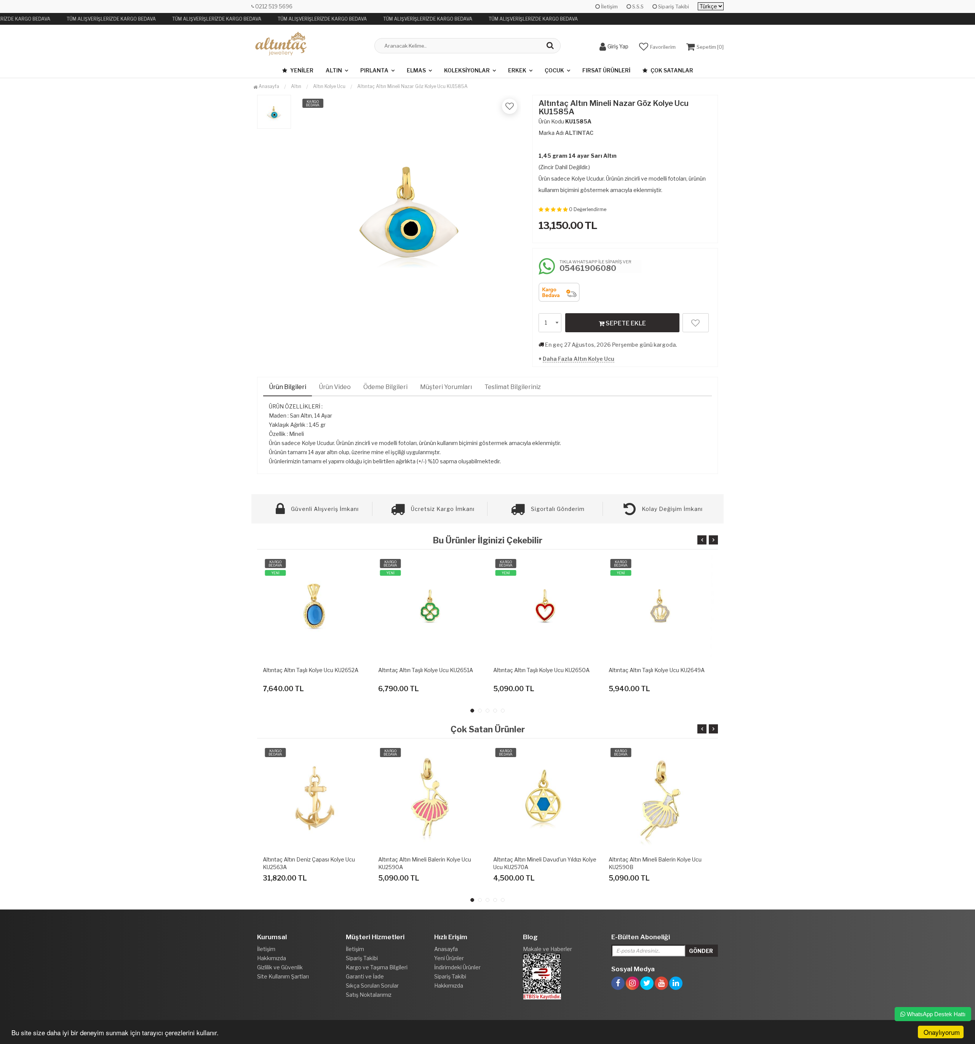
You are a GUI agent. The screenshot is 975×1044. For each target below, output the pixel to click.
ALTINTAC (579, 133)
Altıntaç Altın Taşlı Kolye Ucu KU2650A (507, 670)
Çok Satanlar (671, 70)
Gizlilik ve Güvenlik (280, 967)
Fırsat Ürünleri (606, 70)
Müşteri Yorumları (446, 387)
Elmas (416, 70)
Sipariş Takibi (673, 6)
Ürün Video (335, 387)
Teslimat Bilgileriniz (512, 387)
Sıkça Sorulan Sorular (372, 985)
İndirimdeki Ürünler (457, 967)
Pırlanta (374, 70)
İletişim (609, 6)
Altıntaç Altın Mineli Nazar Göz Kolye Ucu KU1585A (412, 86)
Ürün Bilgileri (287, 387)
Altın (334, 70)
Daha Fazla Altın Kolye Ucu (578, 358)
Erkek (517, 70)
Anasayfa (268, 86)
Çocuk (554, 70)
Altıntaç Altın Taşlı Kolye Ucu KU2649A (622, 670)
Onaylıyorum (942, 1032)
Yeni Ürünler (449, 958)
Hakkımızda (271, 958)
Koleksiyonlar (467, 70)
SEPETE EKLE (625, 323)
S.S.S (637, 6)
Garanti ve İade (365, 976)
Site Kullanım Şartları (283, 976)
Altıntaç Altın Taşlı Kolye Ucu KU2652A (276, 670)
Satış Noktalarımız (369, 994)
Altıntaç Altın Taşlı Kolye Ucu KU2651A (391, 670)
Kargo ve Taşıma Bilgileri (377, 967)
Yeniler (301, 70)
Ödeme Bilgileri (385, 387)
